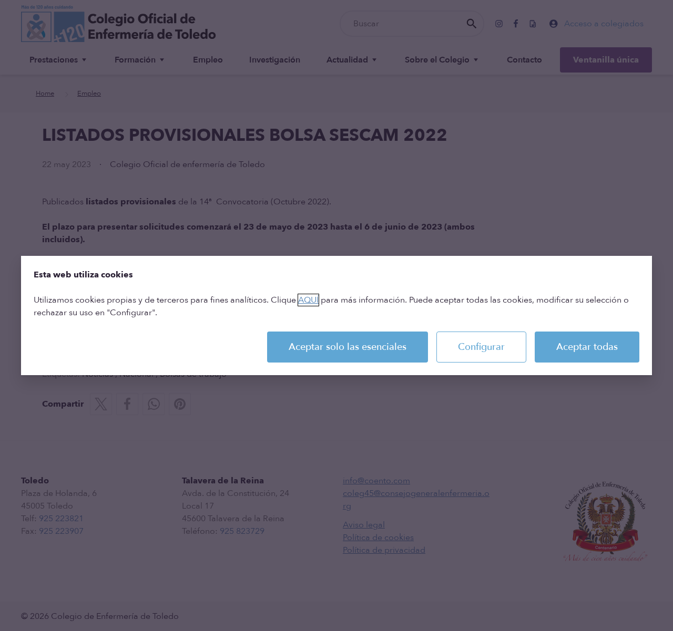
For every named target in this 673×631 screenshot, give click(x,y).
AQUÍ (308, 300)
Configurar (481, 347)
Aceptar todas (587, 347)
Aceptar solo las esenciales (347, 347)
